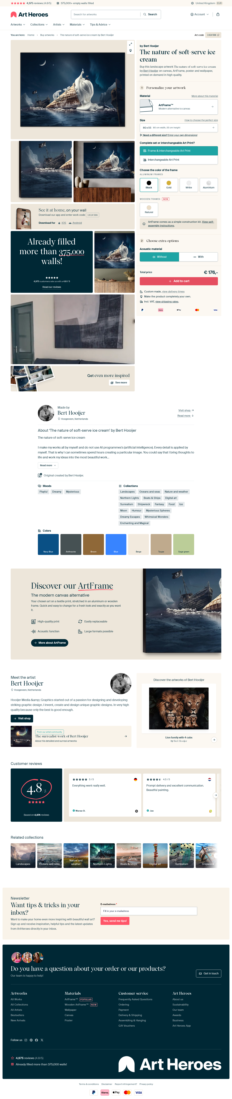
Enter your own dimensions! (170, 135)
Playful (44, 491)
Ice (181, 504)
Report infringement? (126, 1084)
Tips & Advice (98, 24)
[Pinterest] (31, 1040)
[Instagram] (26, 1040)
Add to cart (181, 281)
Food (172, 504)
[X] (42, 1040)
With (201, 257)
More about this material (205, 96)
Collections (37, 24)
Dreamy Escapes (130, 517)
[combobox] (105, 14)
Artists (57, 24)
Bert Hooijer (151, 46)
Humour (136, 510)
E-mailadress (109, 904)
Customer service (133, 993)
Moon (123, 510)
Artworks (16, 24)
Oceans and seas (149, 491)
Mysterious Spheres (158, 510)
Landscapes (127, 491)
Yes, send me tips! (115, 920)
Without (162, 257)
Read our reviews (51, 287)
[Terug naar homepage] (29, 14)
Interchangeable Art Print (163, 160)
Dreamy (56, 491)
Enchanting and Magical (134, 523)
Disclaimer (106, 1084)
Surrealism (126, 504)
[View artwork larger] (130, 44)
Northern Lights (129, 498)
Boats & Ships (152, 498)
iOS (64, 223)
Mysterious (72, 491)
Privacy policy (146, 1084)
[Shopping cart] (218, 14)
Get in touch (211, 973)
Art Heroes (182, 993)
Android (77, 223)
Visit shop (185, 410)
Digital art (171, 498)
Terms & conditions (89, 1084)
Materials (75, 24)
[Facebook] (36, 1040)
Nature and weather (176, 491)
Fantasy (159, 504)
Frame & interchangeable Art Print (169, 151)
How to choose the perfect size (201, 120)
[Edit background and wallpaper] (130, 51)
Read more (184, 415)
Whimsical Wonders (156, 517)
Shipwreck (144, 504)
